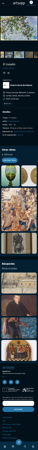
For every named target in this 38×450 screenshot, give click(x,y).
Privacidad (7, 435)
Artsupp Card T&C (9, 431)
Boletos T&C (7, 428)
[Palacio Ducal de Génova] (6, 85)
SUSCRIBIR (18, 409)
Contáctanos (7, 417)
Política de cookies (10, 438)
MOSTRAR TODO (10, 160)
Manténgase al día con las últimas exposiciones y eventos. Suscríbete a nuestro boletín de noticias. (18, 398)
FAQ (4, 421)
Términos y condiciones (11, 424)
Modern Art (7, 103)
